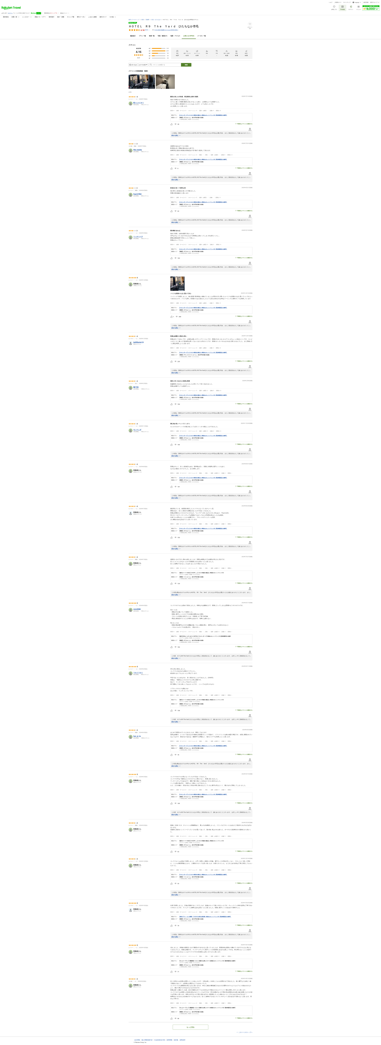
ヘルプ (330, 2)
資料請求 (182, 1040)
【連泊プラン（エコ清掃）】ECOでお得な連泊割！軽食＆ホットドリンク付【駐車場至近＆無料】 (205, 916)
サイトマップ (347, 2)
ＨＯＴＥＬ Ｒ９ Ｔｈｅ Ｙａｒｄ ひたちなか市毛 (164, 26)
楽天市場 (366, 2)
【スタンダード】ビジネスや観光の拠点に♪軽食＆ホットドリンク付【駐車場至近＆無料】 (203, 115)
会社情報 (137, 1040)
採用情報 (169, 1040)
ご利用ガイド (337, 2)
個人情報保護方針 (147, 1040)
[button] (142, 82)
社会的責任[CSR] (159, 1040)
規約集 (176, 1040)
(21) (162, 36)
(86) (188, 36)
